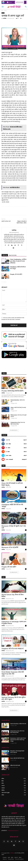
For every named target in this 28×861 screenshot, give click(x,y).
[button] (2, 7)
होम (2, 10)
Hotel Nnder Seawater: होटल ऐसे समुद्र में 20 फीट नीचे (13, 673)
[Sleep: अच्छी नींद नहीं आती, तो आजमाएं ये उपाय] (5, 409)
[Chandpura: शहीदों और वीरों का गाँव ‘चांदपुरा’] (5, 268)
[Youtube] (14, 248)
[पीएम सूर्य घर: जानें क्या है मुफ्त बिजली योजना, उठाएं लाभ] (5, 752)
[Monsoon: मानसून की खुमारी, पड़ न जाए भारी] (14, 518)
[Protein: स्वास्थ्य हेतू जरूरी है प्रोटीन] (14, 383)
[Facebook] (6, 245)
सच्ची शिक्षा (4, 18)
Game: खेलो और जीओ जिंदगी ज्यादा (17, 758)
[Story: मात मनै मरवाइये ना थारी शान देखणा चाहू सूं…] (14, 475)
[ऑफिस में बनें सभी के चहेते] (5, 767)
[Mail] (15, 245)
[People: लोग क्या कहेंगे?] (5, 276)
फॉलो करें (25, 443)
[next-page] (5, 282)
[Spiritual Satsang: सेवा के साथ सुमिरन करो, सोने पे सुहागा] (14, 689)
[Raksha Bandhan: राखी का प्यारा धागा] (5, 402)
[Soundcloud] (19, 841)
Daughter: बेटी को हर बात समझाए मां (12, 648)
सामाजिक (3, 669)
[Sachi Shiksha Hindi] (14, 805)
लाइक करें (24, 440)
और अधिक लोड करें (13, 430)
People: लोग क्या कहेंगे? (16, 274)
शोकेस (3, 263)
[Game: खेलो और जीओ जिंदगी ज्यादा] (5, 760)
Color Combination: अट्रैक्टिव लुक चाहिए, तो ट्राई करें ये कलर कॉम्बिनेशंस (18, 261)
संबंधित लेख (4, 255)
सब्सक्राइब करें (24, 459)
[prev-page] (3, 282)
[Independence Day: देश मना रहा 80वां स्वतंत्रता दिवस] (5, 424)
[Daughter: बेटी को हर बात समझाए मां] (14, 640)
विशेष (2, 270)
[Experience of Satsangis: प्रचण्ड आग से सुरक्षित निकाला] (14, 613)
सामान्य (5, 10)
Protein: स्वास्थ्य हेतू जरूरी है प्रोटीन (12, 391)
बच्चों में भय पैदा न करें (6, 221)
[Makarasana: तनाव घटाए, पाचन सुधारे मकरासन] (5, 417)
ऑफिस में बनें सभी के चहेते (15, 765)
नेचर (2, 523)
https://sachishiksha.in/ (14, 232)
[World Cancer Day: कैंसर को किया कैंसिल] (14, 586)
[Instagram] (9, 245)
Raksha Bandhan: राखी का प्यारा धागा (18, 723)
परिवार (3, 645)
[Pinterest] (19, 245)
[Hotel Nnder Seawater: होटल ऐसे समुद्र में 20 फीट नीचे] (14, 664)
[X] (22, 245)
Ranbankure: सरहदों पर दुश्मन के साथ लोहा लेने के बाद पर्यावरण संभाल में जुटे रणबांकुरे (18, 740)
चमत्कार (3, 618)
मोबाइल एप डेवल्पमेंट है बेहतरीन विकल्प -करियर (21, 222)
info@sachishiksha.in (13, 830)
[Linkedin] (12, 245)
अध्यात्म (3, 591)
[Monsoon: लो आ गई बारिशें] (14, 539)
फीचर (3, 278)
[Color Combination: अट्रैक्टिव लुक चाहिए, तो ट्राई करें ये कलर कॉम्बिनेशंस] (5, 261)
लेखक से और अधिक (12, 255)
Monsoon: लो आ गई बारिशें (10, 547)
